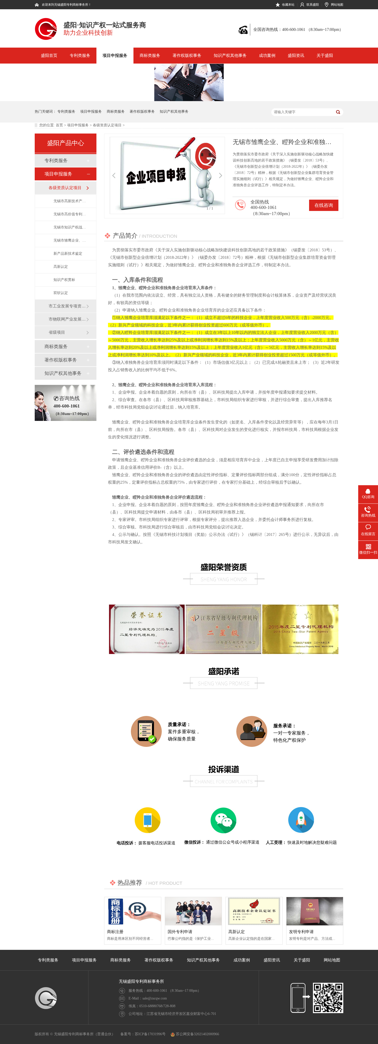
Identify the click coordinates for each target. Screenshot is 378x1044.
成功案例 (267, 55)
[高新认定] (254, 911)
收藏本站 (288, 4)
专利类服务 (80, 55)
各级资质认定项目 (107, 125)
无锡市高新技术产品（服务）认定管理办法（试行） (69, 201)
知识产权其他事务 (230, 55)
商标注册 (115, 932)
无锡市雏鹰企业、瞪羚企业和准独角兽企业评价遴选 (69, 240)
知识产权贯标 (64, 280)
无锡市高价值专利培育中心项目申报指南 (69, 214)
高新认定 (60, 267)
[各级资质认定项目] (189, 100)
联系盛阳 (313, 4)
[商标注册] (132, 911)
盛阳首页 (49, 55)
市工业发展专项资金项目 (67, 306)
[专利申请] (46, 39)
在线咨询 (323, 205)
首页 (59, 125)
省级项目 (57, 332)
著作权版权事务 (187, 55)
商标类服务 (150, 55)
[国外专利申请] (193, 911)
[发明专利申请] (314, 911)
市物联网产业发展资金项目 (67, 319)
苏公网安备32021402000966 (197, 1034)
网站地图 (337, 4)
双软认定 (60, 293)
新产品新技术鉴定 (67, 253)
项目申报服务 (115, 55)
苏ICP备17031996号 (150, 1034)
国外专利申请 (180, 932)
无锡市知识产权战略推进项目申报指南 (69, 227)
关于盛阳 (325, 55)
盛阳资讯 (296, 55)
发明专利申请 (301, 932)
